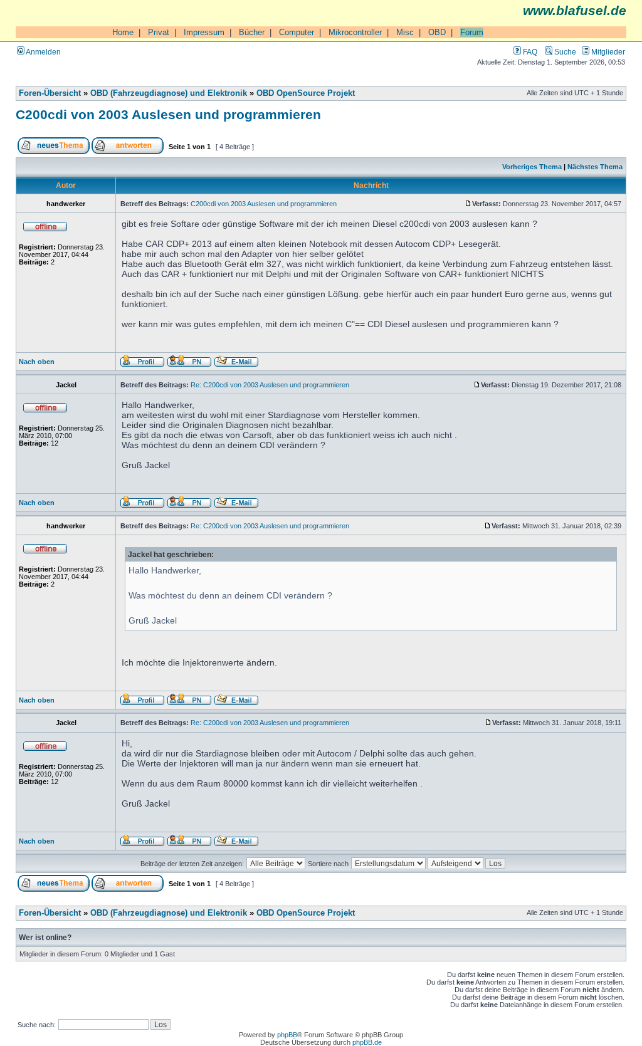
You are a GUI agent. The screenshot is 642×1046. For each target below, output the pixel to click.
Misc (405, 32)
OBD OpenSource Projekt (305, 93)
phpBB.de (367, 1042)
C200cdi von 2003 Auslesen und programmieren (168, 114)
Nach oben (37, 361)
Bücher (252, 32)
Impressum (204, 32)
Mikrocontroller (355, 32)
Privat (158, 32)
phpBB (287, 1034)
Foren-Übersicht (50, 93)
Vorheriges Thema (532, 166)
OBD (437, 32)
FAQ (529, 52)
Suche (564, 52)
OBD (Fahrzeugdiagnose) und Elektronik (168, 93)
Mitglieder (607, 52)
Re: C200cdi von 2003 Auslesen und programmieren (270, 385)
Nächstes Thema (595, 166)
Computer (296, 32)
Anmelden (42, 52)
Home (123, 32)
